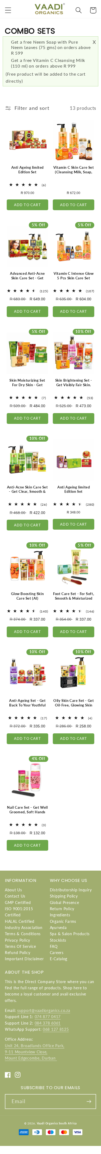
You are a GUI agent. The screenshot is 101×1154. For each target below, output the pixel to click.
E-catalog (58, 958)
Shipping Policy (64, 896)
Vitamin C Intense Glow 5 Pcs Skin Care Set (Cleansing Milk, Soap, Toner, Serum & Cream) (73, 280)
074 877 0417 (48, 1016)
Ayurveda (58, 927)
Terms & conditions (23, 933)
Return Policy (62, 908)
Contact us (15, 896)
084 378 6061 (48, 1023)
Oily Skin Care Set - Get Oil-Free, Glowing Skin (73, 702)
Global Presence (64, 902)
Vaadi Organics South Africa (57, 1123)
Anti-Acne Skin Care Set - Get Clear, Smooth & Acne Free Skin (27, 491)
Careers (57, 952)
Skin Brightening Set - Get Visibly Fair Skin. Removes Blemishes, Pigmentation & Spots (73, 387)
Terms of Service (20, 946)
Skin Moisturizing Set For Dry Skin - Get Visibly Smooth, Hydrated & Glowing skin (27, 389)
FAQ (54, 946)
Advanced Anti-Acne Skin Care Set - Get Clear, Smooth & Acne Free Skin (27, 280)
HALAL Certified (19, 921)
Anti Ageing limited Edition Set (27, 169)
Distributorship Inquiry (71, 890)
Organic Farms (63, 921)
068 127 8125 (56, 1029)
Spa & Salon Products (70, 933)
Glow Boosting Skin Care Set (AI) (27, 596)
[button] (8, 10)
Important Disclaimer (24, 958)
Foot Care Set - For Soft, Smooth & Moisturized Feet (73, 598)
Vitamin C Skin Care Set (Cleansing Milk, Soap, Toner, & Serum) (73, 172)
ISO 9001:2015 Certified (19, 911)
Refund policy (17, 952)
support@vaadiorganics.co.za (43, 1010)
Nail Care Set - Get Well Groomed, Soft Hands (27, 809)
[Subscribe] (89, 1101)
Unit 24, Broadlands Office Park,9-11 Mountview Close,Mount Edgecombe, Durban (34, 1052)
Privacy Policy (17, 940)
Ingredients (60, 915)
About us (13, 890)
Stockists (58, 940)
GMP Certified (18, 902)
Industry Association (23, 927)
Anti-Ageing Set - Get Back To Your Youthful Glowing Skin (27, 705)
